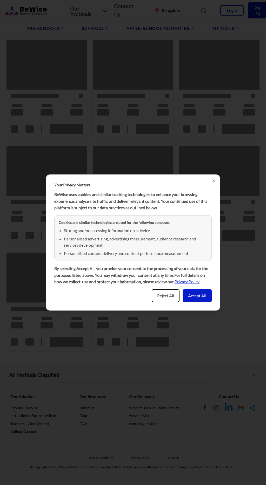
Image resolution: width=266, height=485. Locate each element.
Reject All (165, 295)
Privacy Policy (187, 281)
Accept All (197, 295)
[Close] (214, 181)
